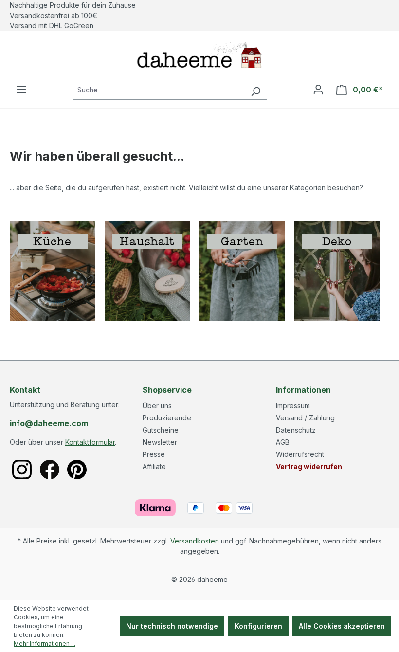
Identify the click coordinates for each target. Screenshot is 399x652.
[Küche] (52, 270)
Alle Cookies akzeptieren (342, 626)
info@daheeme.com (49, 423)
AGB (283, 442)
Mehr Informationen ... (44, 643)
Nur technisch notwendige (172, 626)
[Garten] (242, 270)
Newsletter (160, 442)
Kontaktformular (90, 442)
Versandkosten (194, 541)
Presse (154, 454)
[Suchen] (255, 90)
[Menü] (21, 89)
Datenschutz (296, 430)
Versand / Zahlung (305, 418)
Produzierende (167, 418)
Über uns (157, 405)
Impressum (293, 405)
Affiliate (154, 466)
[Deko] (337, 270)
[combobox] (159, 90)
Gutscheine (161, 430)
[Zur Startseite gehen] (199, 55)
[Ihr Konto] (318, 89)
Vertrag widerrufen (309, 466)
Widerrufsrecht (300, 454)
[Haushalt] (147, 270)
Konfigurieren (258, 626)
